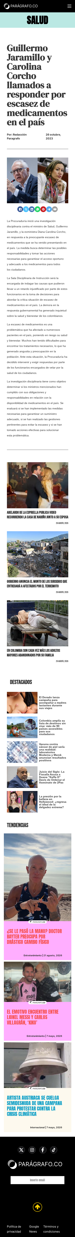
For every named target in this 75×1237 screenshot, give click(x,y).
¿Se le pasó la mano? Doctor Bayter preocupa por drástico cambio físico (34, 936)
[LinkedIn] (32, 209)
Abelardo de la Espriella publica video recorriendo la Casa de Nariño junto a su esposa (37, 514)
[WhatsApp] (37, 209)
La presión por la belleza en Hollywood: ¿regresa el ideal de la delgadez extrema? (52, 802)
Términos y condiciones (51, 1229)
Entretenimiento (33, 955)
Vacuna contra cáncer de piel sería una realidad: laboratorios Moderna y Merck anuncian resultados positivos (52, 752)
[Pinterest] (43, 209)
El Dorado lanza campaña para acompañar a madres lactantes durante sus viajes (52, 703)
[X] (26, 209)
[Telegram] (49, 209)
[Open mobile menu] (69, 6)
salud (37, 20)
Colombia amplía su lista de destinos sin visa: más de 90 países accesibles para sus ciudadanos (52, 727)
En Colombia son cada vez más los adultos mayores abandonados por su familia (33, 653)
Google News (34, 1229)
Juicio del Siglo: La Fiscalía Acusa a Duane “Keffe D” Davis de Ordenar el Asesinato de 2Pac (52, 777)
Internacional (37, 1127)
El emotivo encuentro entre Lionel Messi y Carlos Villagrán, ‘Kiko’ (32, 1017)
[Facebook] (20, 209)
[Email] (55, 209)
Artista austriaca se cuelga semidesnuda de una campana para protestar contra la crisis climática (34, 1105)
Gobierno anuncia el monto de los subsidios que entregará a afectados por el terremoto (37, 584)
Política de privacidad (14, 1229)
